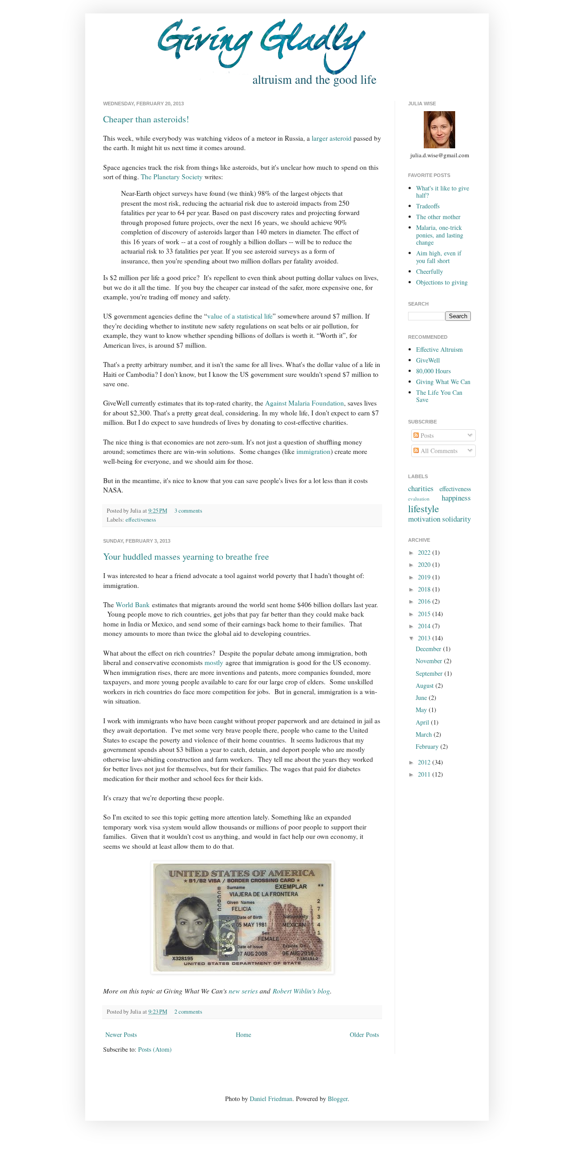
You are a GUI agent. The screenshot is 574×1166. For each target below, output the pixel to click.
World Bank (133, 604)
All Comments (438, 450)
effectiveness (141, 519)
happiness (456, 497)
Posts (426, 435)
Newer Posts (121, 1034)
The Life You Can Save (439, 396)
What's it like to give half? (442, 192)
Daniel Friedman (271, 1098)
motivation (424, 519)
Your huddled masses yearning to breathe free (186, 556)
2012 (425, 762)
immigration (313, 451)
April (423, 722)
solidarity (456, 519)
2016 (425, 601)
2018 (425, 589)
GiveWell (428, 360)
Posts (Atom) (155, 1049)
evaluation (419, 498)
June (422, 697)
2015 (425, 613)
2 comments (188, 1011)
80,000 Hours (433, 371)
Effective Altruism (439, 349)
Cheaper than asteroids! (146, 119)
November (430, 660)
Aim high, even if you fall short (438, 257)
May (422, 709)
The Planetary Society (172, 176)
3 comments (188, 510)
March (425, 734)
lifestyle (423, 508)
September (430, 673)
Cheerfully (429, 271)
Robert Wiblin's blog (301, 990)
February (428, 746)
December (429, 648)
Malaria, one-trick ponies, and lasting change (439, 235)
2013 (425, 638)
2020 (425, 564)
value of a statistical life (240, 315)
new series (243, 990)
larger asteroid (332, 138)
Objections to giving (442, 282)
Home (243, 1034)
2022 (425, 552)
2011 (425, 774)
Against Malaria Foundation (304, 402)
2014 (425, 626)
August (425, 685)
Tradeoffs (427, 206)
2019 (425, 577)
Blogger (338, 1098)
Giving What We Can (443, 381)
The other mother (438, 216)
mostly (213, 662)
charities (421, 488)
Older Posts (364, 1034)
